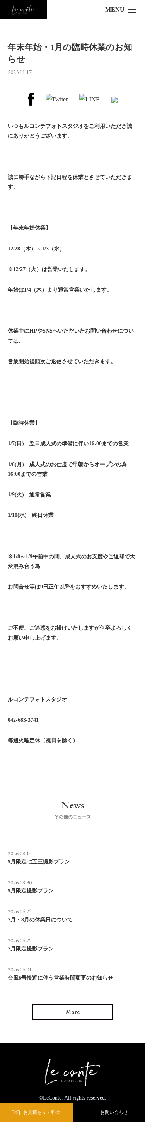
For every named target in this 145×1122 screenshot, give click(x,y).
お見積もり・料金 (41, 1112)
